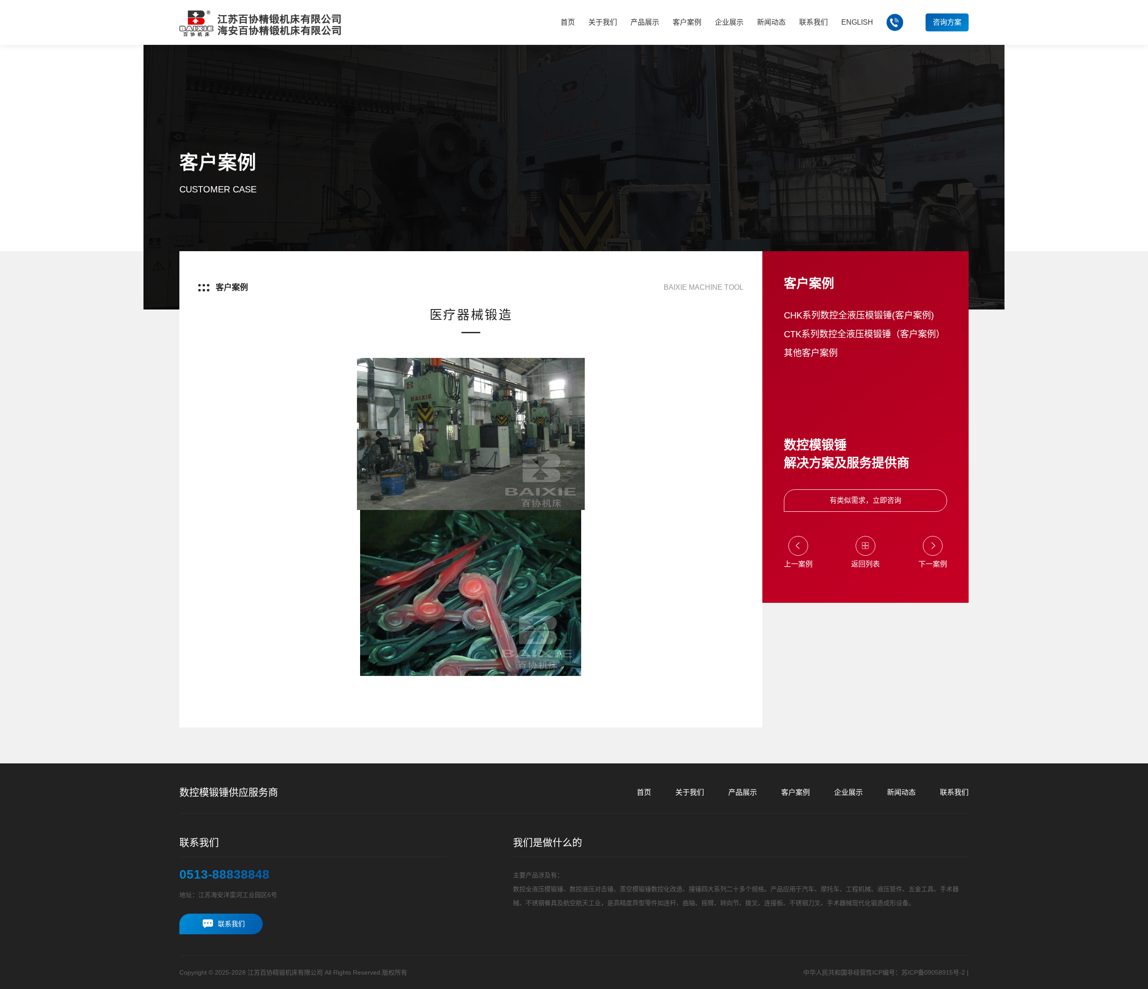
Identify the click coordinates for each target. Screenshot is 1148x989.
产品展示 (742, 792)
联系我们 (954, 792)
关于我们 (689, 792)
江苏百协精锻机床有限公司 (285, 972)
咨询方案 (947, 22)
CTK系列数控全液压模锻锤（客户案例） (864, 334)
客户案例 (795, 792)
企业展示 (848, 792)
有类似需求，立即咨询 (865, 500)
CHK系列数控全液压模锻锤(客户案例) (859, 315)
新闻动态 (901, 792)
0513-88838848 (224, 874)
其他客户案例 (811, 353)
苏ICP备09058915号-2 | (935, 972)
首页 (644, 792)
